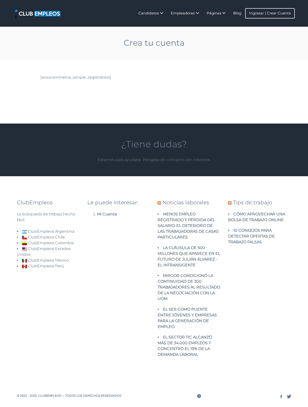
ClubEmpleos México (48, 260)
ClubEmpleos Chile (46, 237)
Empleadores (183, 13)
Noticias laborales (185, 202)
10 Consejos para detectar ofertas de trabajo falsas (251, 236)
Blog (237, 13)
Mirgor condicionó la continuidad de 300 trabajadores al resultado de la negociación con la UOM (189, 287)
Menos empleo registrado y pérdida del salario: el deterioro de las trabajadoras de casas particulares (188, 225)
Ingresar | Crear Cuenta (270, 13)
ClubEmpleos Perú (46, 266)
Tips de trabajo (252, 202)
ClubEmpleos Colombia (50, 243)
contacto (175, 159)
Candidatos (148, 13)
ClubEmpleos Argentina (50, 231)
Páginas (214, 13)
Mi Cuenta (107, 214)
